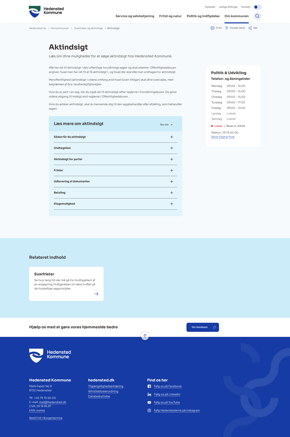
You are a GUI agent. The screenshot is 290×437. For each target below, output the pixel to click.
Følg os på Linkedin (167, 394)
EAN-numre (37, 410)
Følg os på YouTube (167, 402)
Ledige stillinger (228, 6)
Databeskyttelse (99, 396)
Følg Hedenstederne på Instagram (177, 410)
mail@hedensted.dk (52, 402)
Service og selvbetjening (135, 16)
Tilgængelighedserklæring (105, 386)
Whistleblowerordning (103, 391)
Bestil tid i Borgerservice (45, 418)
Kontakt (246, 6)
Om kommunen (237, 16)
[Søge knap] (257, 16)
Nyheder (210, 6)
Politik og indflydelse (203, 16)
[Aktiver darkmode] (257, 7)
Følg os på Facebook (168, 386)
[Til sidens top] (145, 336)
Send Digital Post (223, 137)
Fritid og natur (170, 16)
